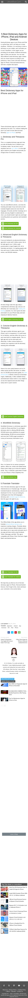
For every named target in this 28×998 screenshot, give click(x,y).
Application (9, 625)
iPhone (16, 627)
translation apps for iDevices (17, 497)
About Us (5, 989)
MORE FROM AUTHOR (8, 681)
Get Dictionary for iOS (11, 223)
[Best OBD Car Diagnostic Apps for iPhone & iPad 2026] (4, 685)
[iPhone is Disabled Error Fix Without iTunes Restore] (4, 925)
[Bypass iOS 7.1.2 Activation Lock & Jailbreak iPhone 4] (4, 907)
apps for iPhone (11, 132)
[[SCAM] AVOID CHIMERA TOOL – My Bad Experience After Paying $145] (4, 692)
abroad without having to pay (14, 524)
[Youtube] (19, 985)
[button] (26, 2)
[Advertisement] (14, 18)
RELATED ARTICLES (7, 679)
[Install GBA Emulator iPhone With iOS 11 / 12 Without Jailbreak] (4, 895)
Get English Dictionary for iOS (14, 319)
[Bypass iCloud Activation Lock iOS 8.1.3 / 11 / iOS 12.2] (4, 919)
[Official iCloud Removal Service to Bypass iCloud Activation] (4, 901)
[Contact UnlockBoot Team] (24, 985)
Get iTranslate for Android (12, 577)
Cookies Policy (22, 989)
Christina (14, 657)
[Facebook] (14, 660)
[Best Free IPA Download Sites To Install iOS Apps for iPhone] (4, 889)
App (20, 625)
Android (15, 625)
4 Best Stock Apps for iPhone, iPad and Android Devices (21, 641)
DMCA (8, 991)
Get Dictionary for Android (12, 228)
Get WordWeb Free (11, 477)
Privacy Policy (12, 989)
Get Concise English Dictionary (14, 416)
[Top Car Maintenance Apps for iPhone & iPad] (4, 699)
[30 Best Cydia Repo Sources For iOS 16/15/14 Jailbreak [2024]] (4, 931)
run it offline (14, 148)
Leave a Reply (14, 834)
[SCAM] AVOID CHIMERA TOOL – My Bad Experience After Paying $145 (18, 692)
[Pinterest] (14, 985)
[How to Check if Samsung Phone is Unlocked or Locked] (4, 913)
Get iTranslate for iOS (11, 572)
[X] (9, 985)
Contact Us (20, 991)
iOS (8, 627)
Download (3, 627)
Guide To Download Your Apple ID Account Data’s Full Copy (7, 641)
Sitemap (13, 991)
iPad (12, 627)
